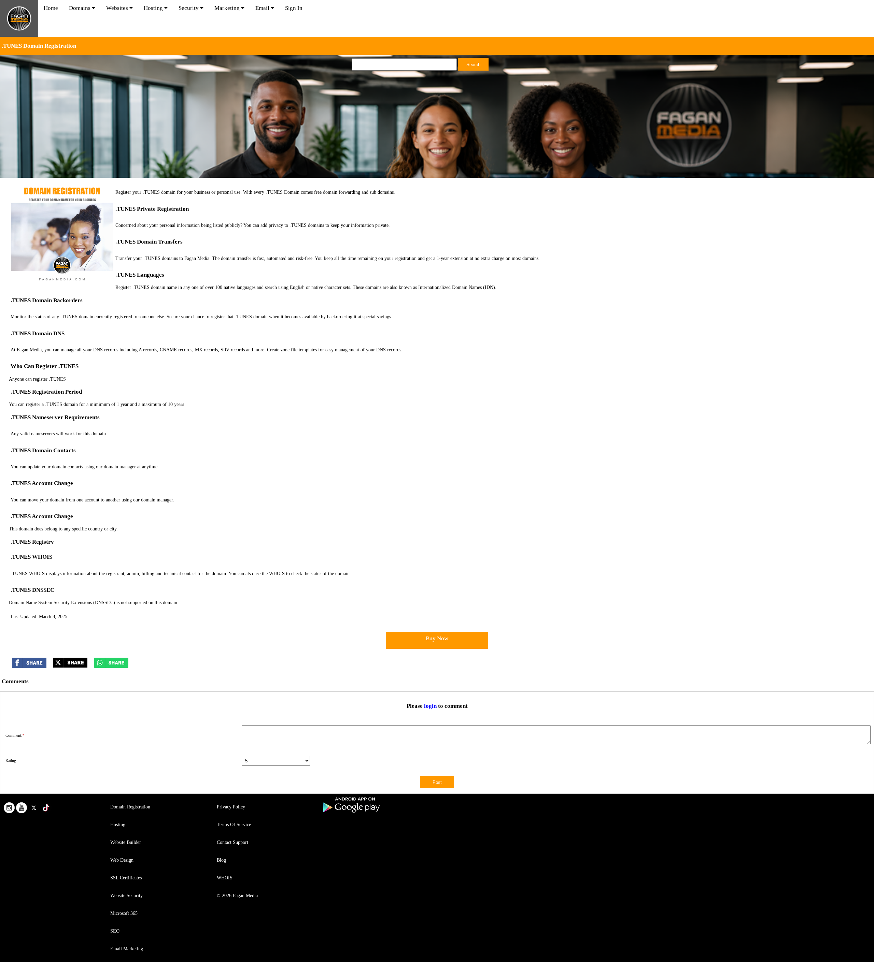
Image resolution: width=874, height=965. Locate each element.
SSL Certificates (126, 877)
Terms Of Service (234, 824)
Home (51, 8)
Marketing (227, 8)
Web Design (121, 860)
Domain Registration (130, 806)
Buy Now (437, 638)
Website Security (126, 895)
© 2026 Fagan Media (237, 895)
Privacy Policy (231, 806)
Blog (221, 860)
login (430, 706)
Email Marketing (126, 948)
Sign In (293, 8)
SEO (114, 931)
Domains (80, 8)
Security (189, 8)
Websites (117, 8)
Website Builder (125, 842)
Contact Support (232, 842)
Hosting (154, 8)
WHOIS (224, 877)
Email (263, 8)
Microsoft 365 (124, 913)
